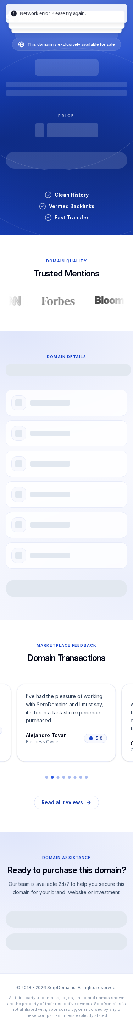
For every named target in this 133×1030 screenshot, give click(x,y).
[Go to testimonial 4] (63, 777)
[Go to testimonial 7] (80, 777)
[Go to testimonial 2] (52, 777)
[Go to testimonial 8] (86, 777)
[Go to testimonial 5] (69, 777)
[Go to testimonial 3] (58, 777)
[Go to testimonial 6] (75, 777)
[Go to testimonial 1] (46, 777)
